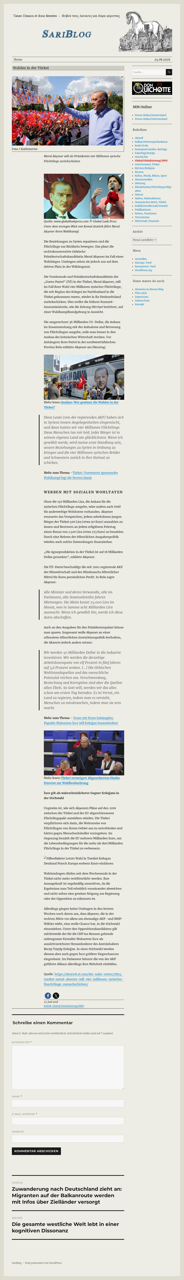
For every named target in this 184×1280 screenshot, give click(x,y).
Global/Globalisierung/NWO (151, 160)
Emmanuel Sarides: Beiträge (151, 149)
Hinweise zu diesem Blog (149, 289)
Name (17, 1096)
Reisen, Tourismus (146, 213)
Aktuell (139, 138)
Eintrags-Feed (143, 262)
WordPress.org (143, 270)
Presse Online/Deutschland (150, 115)
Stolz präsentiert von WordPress (43, 1263)
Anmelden (141, 258)
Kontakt (139, 304)
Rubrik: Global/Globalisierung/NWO (64, 1006)
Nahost (139, 194)
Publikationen (143, 209)
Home (18, 59)
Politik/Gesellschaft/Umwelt (151, 205)
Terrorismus (142, 217)
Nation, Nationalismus (148, 198)
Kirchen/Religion (145, 168)
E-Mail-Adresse (24, 1114)
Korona (139, 172)
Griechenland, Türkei (147, 164)
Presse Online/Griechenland (151, 119)
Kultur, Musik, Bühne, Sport (151, 175)
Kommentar (22, 1042)
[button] (48, 996)
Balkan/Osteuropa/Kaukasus (151, 141)
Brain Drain (141, 145)
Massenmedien (144, 179)
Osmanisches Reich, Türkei (150, 202)
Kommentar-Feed (145, 266)
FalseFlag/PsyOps (145, 153)
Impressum (141, 296)
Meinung (140, 183)
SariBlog (17, 1263)
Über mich (141, 293)
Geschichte (141, 156)
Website (18, 1131)
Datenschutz (142, 300)
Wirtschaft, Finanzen (147, 221)
